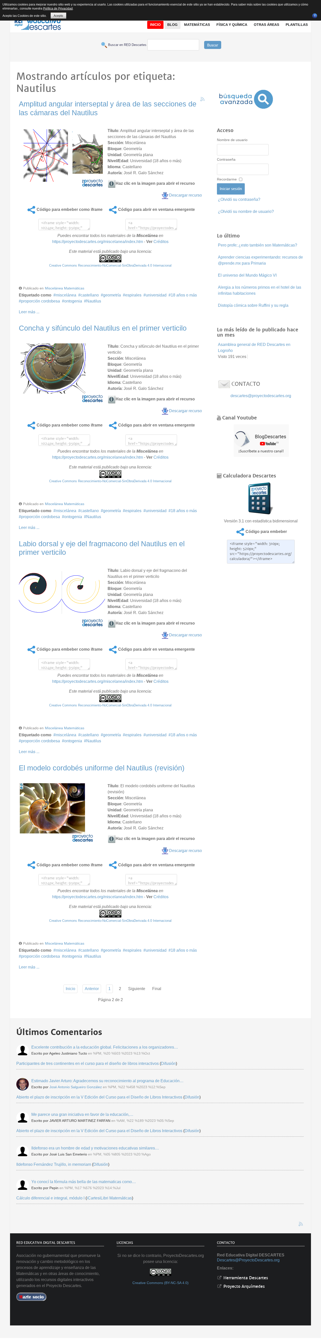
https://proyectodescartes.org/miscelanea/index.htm (97, 241)
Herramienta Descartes (245, 1278)
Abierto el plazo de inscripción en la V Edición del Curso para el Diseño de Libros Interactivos (99, 1097)
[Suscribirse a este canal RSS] (202, 99)
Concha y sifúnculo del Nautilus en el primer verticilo (103, 328)
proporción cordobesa (40, 301)
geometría (112, 295)
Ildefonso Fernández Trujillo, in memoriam (53, 1164)
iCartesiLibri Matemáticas (109, 1198)
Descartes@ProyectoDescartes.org (248, 1260)
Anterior (92, 989)
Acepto (58, 16)
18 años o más (184, 295)
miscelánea (66, 295)
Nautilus (93, 301)
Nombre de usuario (232, 140)
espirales (133, 295)
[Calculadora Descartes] (260, 498)
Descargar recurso (185, 195)
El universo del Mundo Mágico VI (247, 275)
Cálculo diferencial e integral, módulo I (50, 1198)
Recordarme (227, 179)
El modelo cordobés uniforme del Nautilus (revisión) (102, 768)
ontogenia (73, 301)
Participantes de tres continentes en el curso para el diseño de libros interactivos (87, 1063)
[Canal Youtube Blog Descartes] (261, 440)
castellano (90, 295)
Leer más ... (29, 312)
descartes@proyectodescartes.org (260, 396)
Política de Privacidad (58, 8)
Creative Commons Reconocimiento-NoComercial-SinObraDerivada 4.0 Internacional (110, 265)
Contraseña (226, 159)
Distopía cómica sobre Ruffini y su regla (253, 305)
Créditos (161, 241)
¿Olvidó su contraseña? (239, 199)
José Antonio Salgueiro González (75, 1087)
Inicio (70, 989)
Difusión (168, 1063)
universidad (156, 295)
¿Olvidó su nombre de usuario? (246, 211)
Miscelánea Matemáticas (64, 288)
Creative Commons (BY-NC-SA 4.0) (160, 1283)
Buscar (212, 44)
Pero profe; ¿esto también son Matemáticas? (257, 245)
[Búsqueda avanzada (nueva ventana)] (246, 99)
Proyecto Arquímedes (243, 1286)
